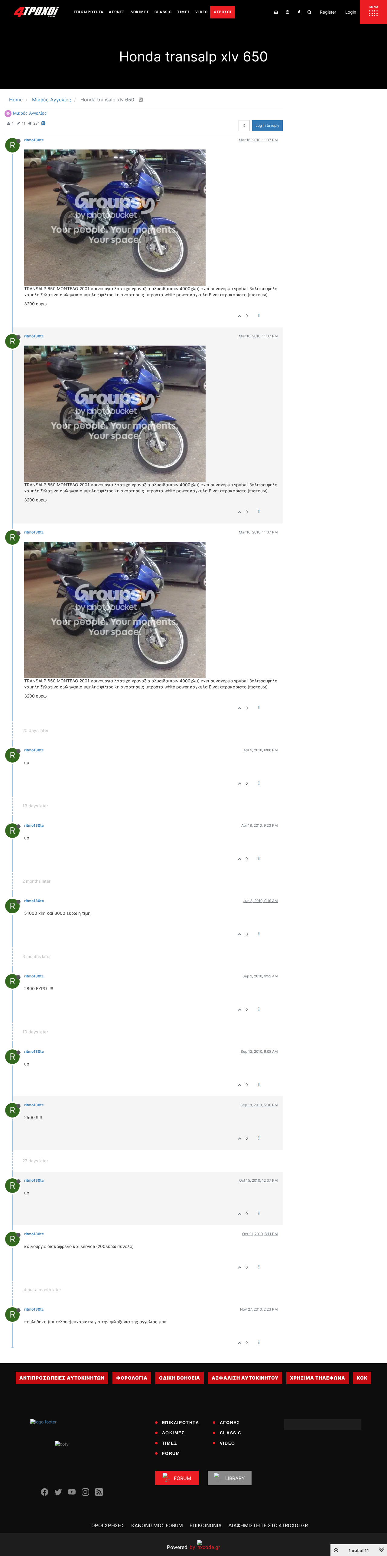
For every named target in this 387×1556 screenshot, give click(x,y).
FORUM (171, 1453)
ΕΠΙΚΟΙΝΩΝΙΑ (206, 1525)
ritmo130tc (34, 140)
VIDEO (227, 1443)
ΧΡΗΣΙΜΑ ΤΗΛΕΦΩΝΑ (317, 1378)
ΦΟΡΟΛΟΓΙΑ (132, 1378)
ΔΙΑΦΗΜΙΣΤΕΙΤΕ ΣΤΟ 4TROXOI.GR (268, 1525)
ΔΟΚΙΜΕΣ (173, 1432)
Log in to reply (267, 125)
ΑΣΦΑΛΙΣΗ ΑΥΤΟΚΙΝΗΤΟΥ (245, 1378)
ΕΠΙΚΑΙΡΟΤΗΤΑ (180, 1422)
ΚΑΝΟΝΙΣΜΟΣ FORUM (157, 1525)
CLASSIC (231, 1432)
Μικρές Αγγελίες (30, 113)
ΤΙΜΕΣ (169, 1443)
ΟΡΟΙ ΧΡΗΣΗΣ (108, 1525)
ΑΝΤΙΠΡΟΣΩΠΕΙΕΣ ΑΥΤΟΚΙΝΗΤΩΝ (62, 1378)
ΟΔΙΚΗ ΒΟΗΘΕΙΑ (179, 1378)
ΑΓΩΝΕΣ (230, 1422)
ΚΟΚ (362, 1378)
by (181, 1547)
